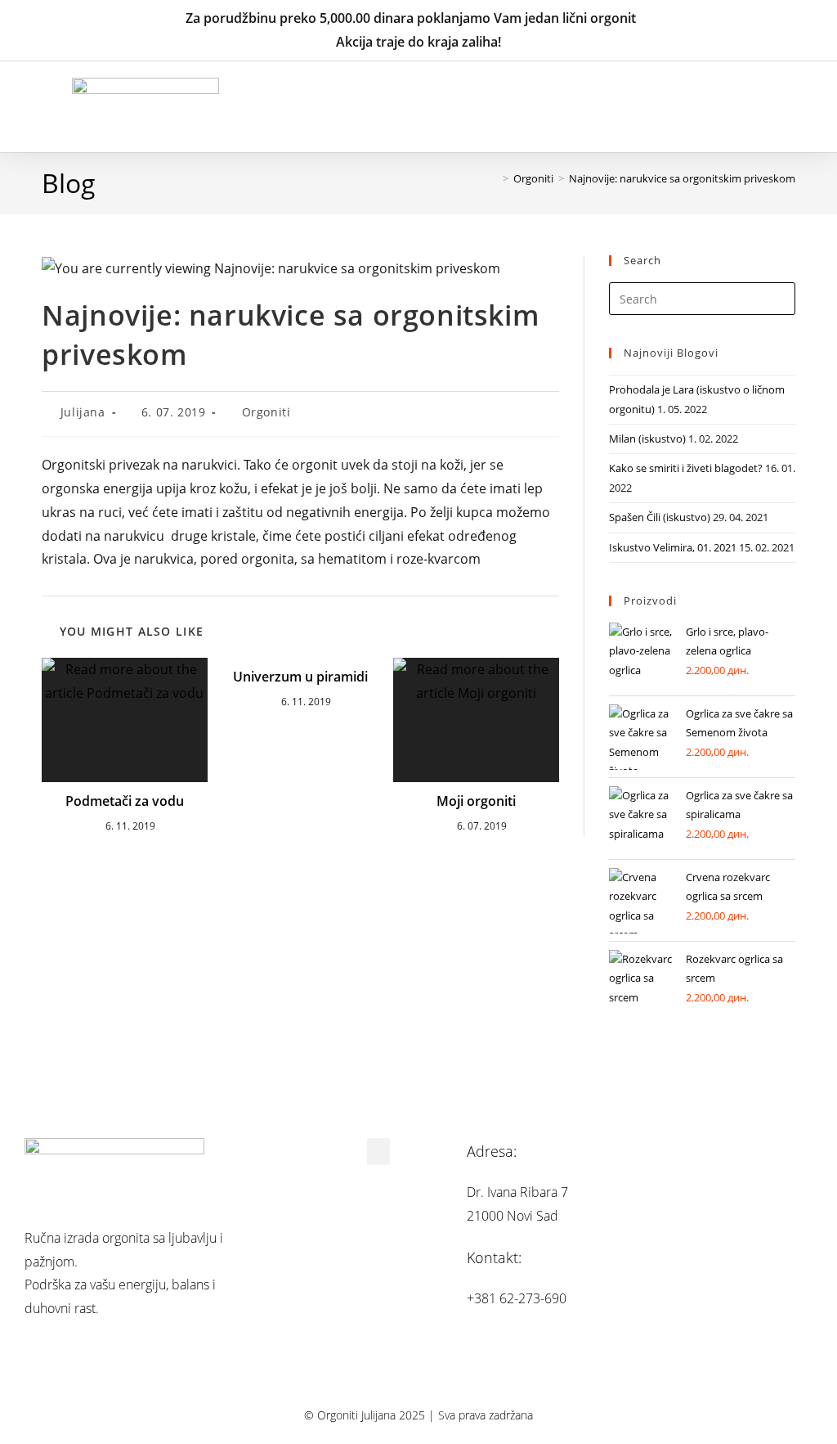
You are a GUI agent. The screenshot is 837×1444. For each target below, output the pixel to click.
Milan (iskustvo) (647, 438)
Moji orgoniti (476, 801)
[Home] (494, 178)
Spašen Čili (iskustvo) (659, 517)
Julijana (82, 412)
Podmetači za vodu (124, 801)
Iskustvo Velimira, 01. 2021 (672, 547)
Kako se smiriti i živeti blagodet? (686, 468)
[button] (803, 107)
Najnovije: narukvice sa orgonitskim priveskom (682, 178)
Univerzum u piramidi (300, 677)
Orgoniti (266, 412)
